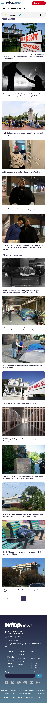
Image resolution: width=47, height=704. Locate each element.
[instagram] (12, 682)
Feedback (4, 690)
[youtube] (31, 682)
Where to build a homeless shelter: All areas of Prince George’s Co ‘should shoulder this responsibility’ (22, 515)
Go (39, 676)
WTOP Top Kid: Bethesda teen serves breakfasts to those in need (22, 366)
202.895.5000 (13, 640)
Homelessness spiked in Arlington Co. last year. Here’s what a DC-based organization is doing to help (22, 95)
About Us (10, 652)
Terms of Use (23, 690)
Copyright (31, 690)
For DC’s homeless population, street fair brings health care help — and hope (23, 134)
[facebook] (6, 682)
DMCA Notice (6, 693)
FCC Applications (39, 693)
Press (32, 652)
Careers (9, 663)
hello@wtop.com (14, 637)
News (5, 8)
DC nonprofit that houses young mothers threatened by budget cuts (22, 57)
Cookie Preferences (35, 697)
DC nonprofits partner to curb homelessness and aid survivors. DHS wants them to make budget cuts (22, 329)
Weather (22, 8)
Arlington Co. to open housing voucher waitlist (20, 403)
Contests (21, 652)
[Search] (43, 8)
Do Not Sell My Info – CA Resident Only (16, 697)
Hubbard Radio (40, 690)
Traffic (13, 8)
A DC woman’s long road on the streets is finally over (22, 172)
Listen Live (13, 15)
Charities (21, 661)
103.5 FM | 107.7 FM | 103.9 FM (34, 665)
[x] (19, 682)
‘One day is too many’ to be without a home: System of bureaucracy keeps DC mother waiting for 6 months (22, 209)
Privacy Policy (13, 690)
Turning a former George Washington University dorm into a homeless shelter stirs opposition (22, 478)
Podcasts (34, 655)
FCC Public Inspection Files (24, 693)
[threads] (38, 682)
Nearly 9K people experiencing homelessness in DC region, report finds (21, 553)
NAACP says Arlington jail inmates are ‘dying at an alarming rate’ (21, 440)
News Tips (21, 658)
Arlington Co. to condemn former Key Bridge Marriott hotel (22, 591)
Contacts (21, 655)
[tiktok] (25, 682)
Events (20, 664)
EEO (13, 693)
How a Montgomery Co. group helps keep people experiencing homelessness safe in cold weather (20, 291)
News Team (10, 660)
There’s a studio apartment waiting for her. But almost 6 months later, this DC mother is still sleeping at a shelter (23, 247)
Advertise (10, 666)
